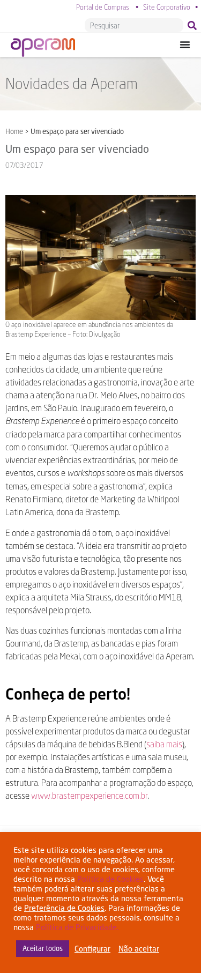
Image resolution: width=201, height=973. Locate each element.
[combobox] (134, 25)
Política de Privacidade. (77, 927)
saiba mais (164, 744)
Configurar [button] (92, 948)
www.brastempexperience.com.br (89, 795)
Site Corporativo (166, 7)
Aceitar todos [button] (43, 948)
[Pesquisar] (194, 25)
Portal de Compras (102, 7)
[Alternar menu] (185, 44)
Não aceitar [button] (138, 948)
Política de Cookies (110, 878)
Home (14, 131)
